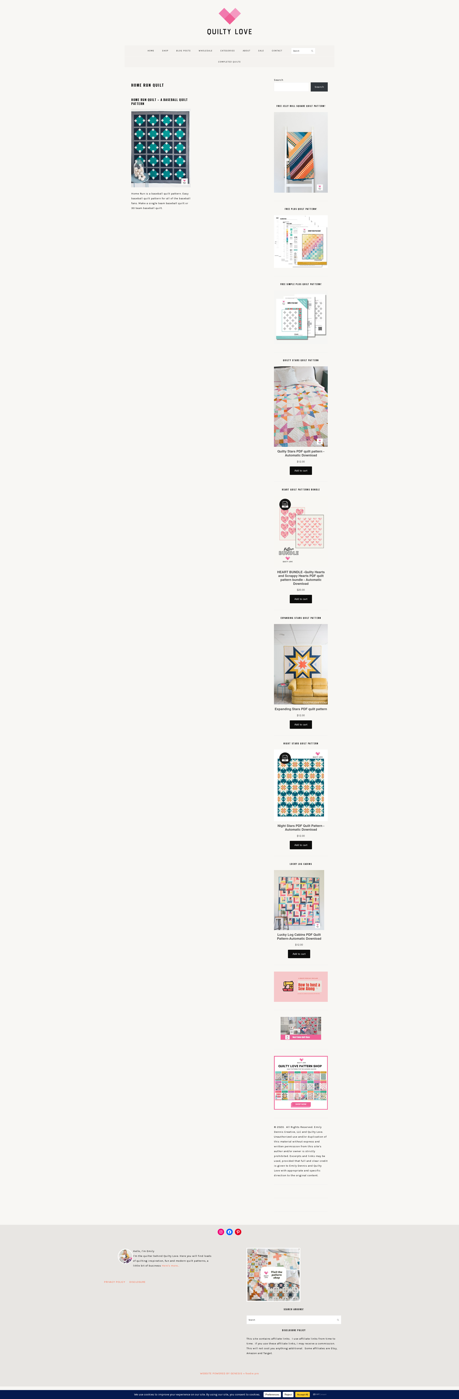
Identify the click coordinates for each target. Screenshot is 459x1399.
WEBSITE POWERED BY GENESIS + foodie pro (229, 1373)
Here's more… (170, 1265)
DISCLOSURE (137, 1282)
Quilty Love (229, 21)
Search (278, 79)
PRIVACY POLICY (114, 1282)
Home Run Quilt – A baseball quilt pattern (159, 101)
